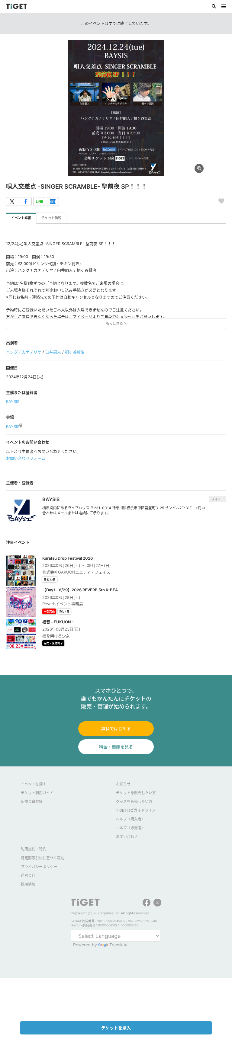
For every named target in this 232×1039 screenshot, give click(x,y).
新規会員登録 (32, 801)
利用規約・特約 (33, 849)
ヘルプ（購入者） (130, 819)
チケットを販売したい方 (136, 793)
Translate (118, 944)
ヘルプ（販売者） (130, 828)
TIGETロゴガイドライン (136, 810)
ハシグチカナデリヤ (23, 352)
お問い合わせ (127, 836)
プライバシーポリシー (39, 867)
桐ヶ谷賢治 (75, 352)
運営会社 (28, 875)
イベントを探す (33, 784)
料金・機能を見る (116, 746)
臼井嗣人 (53, 352)
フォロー (217, 499)
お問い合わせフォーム (25, 458)
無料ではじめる (116, 728)
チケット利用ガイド (37, 793)
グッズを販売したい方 (134, 801)
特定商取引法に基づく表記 (42, 858)
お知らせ (123, 784)
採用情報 (28, 884)
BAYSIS (12, 401)
